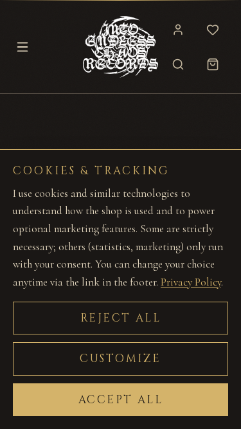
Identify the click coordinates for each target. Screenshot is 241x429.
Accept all (120, 399)
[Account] (178, 29)
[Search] (178, 64)
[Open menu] (22, 47)
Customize (120, 358)
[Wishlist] (213, 29)
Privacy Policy (191, 282)
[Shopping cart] (213, 64)
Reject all (120, 318)
